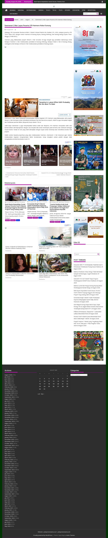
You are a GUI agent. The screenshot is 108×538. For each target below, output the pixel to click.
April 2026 (8, 383)
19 (53, 384)
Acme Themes (70, 535)
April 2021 (8, 504)
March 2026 (8, 385)
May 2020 (7, 526)
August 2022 (8, 472)
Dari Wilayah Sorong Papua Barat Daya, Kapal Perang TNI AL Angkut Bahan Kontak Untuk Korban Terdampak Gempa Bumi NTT (88, 306)
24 (44, 386)
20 (58, 384)
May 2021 (7, 502)
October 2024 (9, 419)
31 (44, 389)
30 (40, 389)
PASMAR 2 (8, 167)
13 (58, 381)
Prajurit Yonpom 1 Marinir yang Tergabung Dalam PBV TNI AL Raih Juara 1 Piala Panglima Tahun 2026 (88, 323)
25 (49, 386)
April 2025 (8, 407)
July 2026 (7, 377)
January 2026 (8, 389)
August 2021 (8, 496)
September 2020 (10, 518)
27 (58, 386)
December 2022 (9, 463)
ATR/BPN (67, 10)
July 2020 (7, 522)
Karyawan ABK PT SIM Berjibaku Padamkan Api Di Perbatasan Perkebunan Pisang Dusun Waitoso (62, 1)
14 (62, 381)
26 (53, 386)
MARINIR (7, 220)
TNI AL (54, 10)
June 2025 (7, 403)
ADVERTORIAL (92, 10)
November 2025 (9, 393)
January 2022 (8, 486)
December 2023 (9, 439)
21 (62, 384)
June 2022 (7, 476)
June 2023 (7, 451)
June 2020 (7, 524)
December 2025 (9, 391)
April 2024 (8, 431)
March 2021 (8, 506)
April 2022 (8, 480)
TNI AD (48, 10)
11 (49, 381)
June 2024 (7, 427)
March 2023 (8, 457)
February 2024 (9, 435)
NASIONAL (21, 10)
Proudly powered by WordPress (42, 535)
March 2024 (8, 433)
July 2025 (7, 401)
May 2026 (7, 381)
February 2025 (9, 411)
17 (44, 384)
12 (53, 381)
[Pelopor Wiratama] (6, 10)
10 (44, 381)
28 (62, 386)
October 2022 (9, 467)
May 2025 (7, 405)
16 (40, 384)
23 (40, 386)
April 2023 (8, 455)
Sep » (42, 394)
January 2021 (8, 510)
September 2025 (10, 397)
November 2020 (9, 514)
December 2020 (9, 512)
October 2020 (9, 516)
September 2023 (10, 445)
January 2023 (8, 461)
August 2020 (8, 520)
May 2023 (7, 453)
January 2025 (8, 413)
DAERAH (41, 10)
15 (67, 381)
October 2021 (9, 492)
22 (67, 384)
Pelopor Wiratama (20, 202)
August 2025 (8, 399)
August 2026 (8, 375)
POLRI (60, 10)
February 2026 (9, 387)
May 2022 (7, 478)
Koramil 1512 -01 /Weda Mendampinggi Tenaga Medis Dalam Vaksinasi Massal (56, 174)
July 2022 (7, 474)
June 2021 (7, 500)
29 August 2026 (10, 202)
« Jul (39, 394)
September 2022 (10, 470)
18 (49, 384)
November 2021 (9, 490)
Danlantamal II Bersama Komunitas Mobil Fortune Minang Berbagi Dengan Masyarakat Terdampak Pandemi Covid (21, 175)
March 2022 (8, 482)
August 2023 (8, 447)
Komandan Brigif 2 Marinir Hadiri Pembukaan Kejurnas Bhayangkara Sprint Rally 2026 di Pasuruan (87, 299)
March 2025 (8, 409)
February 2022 (9, 484)
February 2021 (9, 508)
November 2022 (9, 465)
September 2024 (10, 421)
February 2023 (9, 459)
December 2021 (9, 488)
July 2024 (7, 425)
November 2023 (9, 441)
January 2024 (8, 437)
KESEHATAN (76, 10)
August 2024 (8, 423)
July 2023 (7, 449)
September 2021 (10, 494)
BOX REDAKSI (13, 14)
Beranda (12, 10)
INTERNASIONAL (31, 10)
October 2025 (9, 395)
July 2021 (7, 498)
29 (67, 386)
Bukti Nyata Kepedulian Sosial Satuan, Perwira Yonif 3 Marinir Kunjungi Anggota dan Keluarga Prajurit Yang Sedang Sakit (87, 293)
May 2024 (7, 429)
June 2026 (7, 379)
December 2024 (9, 415)
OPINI (83, 10)
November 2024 (9, 417)
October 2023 (9, 443)
